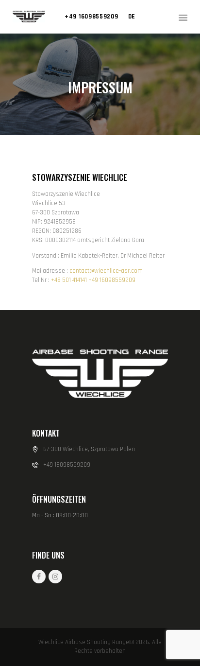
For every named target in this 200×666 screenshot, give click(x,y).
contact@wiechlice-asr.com (106, 271)
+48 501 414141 (69, 280)
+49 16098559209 (111, 280)
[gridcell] (100, 271)
